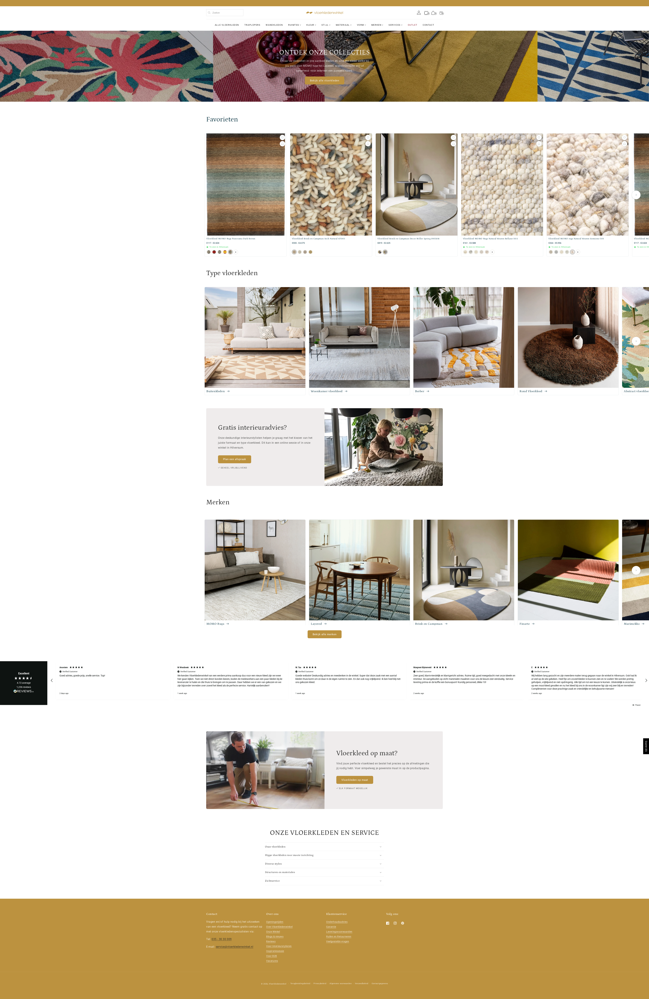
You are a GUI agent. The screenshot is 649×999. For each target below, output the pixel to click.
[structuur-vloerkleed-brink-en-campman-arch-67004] (299, 252)
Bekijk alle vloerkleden (324, 80)
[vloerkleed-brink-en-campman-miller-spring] (385, 252)
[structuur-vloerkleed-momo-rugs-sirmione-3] (550, 252)
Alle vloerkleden (227, 25)
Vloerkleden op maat (354, 779)
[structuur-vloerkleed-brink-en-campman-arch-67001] (294, 252)
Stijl (325, 25)
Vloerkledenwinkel (277, 984)
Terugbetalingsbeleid (300, 983)
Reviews (270, 941)
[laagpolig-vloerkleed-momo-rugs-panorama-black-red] (214, 252)
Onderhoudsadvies (337, 921)
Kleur (310, 25)
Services (394, 25)
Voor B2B (271, 956)
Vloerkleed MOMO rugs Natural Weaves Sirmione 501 (576, 238)
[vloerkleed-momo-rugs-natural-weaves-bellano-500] (481, 252)
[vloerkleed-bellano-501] (487, 252)
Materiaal (343, 25)
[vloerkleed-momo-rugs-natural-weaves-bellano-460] (476, 252)
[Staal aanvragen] (282, 137)
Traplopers (252, 25)
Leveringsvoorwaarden (339, 931)
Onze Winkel (273, 931)
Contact (428, 25)
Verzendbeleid (361, 983)
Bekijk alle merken (324, 634)
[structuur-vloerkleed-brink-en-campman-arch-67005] (305, 252)
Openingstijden (274, 921)
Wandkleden (274, 25)
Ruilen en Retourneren (338, 936)
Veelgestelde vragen (337, 941)
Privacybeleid (320, 983)
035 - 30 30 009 (222, 939)
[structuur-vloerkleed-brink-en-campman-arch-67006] (310, 252)
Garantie (331, 926)
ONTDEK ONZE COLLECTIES (324, 52)
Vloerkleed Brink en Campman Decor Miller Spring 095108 (408, 238)
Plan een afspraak (234, 459)
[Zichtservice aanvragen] (282, 143)
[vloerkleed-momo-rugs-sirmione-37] (556, 252)
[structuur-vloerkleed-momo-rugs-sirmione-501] (572, 252)
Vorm (360, 25)
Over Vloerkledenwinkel (279, 926)
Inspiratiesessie (275, 951)
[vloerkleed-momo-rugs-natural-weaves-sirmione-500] (567, 252)
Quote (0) (646, 746)
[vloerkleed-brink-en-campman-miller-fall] (379, 252)
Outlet (412, 25)
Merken (376, 25)
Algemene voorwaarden (341, 983)
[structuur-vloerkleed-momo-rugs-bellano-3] (465, 252)
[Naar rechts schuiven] (636, 195)
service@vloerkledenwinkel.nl (234, 946)
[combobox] (224, 12)
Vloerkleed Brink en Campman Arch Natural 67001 (318, 238)
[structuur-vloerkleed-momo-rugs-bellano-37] (470, 252)
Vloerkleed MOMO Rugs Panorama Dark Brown (230, 238)
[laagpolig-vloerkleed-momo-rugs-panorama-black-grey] (208, 252)
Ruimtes (293, 25)
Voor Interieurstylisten (279, 946)
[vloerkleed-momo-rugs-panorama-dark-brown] (230, 252)
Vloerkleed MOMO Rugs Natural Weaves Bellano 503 (490, 238)
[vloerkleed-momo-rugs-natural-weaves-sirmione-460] (561, 252)
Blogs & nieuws (274, 936)
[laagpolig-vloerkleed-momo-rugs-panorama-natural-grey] (219, 252)
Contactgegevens (380, 983)
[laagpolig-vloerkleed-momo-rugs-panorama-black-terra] (225, 252)
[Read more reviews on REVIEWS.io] (24, 692)
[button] (441, 12)
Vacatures (272, 960)
